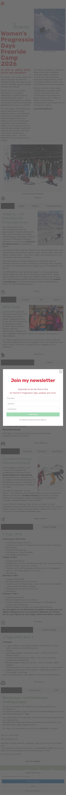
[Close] (60, 371)
